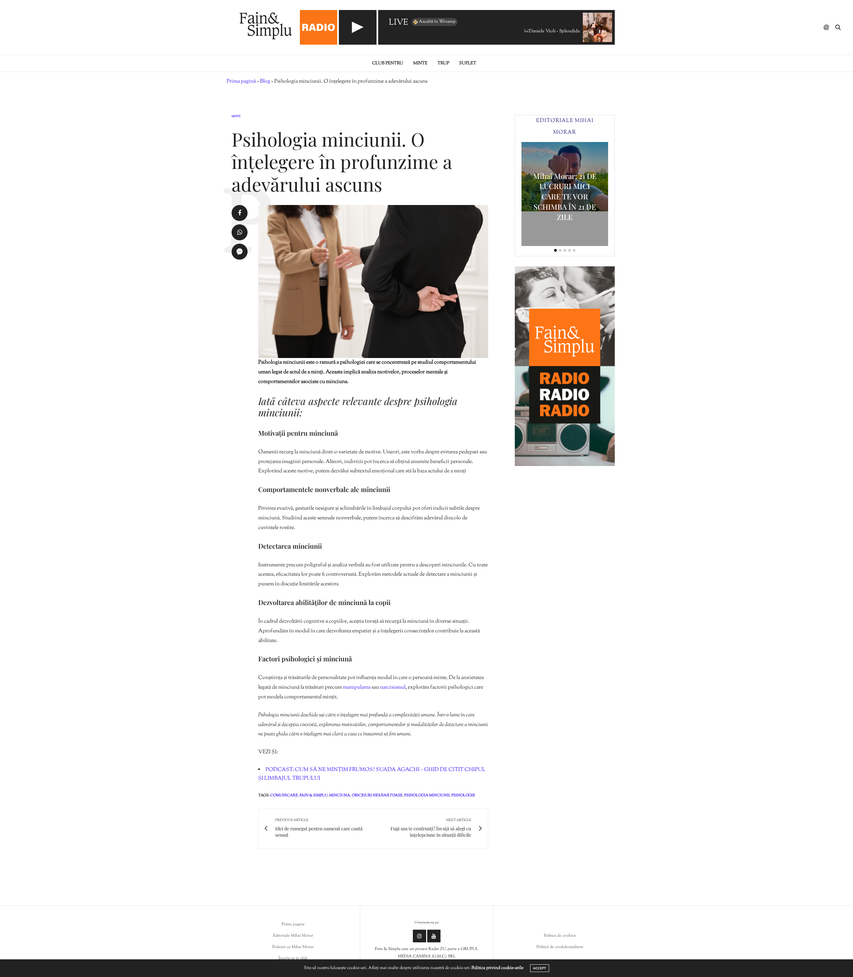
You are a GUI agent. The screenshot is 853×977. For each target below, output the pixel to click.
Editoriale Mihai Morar (293, 936)
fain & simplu (314, 795)
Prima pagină (241, 81)
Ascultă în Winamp (437, 22)
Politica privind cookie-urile (497, 968)
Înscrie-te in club (293, 958)
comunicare (284, 795)
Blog (265, 81)
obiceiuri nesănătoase (377, 795)
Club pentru (387, 63)
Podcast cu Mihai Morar (293, 947)
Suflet (467, 63)
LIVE (398, 22)
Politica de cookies (560, 936)
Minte (420, 63)
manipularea (357, 687)
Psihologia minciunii (427, 795)
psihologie (463, 795)
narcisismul (393, 687)
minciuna (339, 795)
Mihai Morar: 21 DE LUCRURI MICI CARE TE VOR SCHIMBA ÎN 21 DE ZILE (565, 196)
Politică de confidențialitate (559, 947)
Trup (443, 63)
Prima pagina (293, 924)
